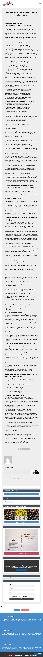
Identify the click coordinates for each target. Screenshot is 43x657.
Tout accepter (38, 653)
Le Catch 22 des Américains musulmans (7, 476)
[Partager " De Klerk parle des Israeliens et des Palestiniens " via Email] (27, 449)
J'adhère (17, 610)
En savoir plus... (23, 621)
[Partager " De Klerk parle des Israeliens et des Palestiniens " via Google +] (23, 449)
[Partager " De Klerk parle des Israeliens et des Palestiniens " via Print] (29, 449)
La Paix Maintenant (17, 456)
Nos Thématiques (21, 494)
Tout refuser (10, 655)
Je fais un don (24, 610)
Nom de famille (12, 588)
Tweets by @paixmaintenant (8, 577)
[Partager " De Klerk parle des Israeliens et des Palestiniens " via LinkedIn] (25, 449)
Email (10, 592)
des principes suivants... (21, 635)
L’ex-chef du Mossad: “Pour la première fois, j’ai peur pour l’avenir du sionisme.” (34, 477)
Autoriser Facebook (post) (21, 570)
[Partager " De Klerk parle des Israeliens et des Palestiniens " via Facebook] (19, 449)
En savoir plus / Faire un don (21, 522)
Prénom (10, 584)
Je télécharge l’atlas (21, 553)
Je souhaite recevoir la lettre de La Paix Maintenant (19, 596)
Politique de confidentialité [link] (29, 655)
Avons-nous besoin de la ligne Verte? (17, 476)
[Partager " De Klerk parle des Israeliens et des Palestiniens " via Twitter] (21, 449)
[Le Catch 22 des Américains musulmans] (8, 472)
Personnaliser (18, 655)
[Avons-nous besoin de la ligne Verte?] (17, 472)
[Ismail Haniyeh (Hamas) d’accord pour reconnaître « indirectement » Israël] (26, 472)
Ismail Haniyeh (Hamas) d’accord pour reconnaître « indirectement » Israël (25, 477)
